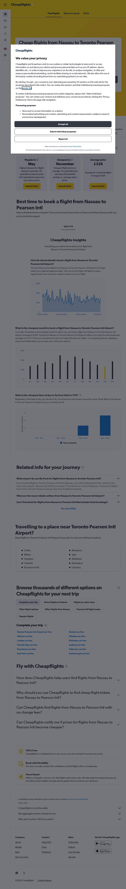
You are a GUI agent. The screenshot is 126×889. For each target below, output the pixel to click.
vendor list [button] (27, 88)
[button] (63, 124)
